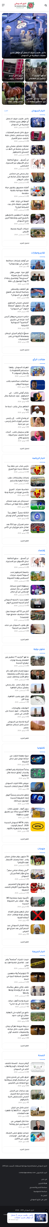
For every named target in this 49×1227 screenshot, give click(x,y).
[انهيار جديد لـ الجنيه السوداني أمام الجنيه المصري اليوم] (38, 603)
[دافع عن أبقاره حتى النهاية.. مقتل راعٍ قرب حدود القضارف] (38, 1016)
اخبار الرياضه (38, 458)
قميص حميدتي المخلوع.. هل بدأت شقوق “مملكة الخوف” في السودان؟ (18, 306)
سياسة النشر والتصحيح (38, 1188)
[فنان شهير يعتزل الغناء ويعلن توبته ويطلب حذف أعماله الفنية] (38, 915)
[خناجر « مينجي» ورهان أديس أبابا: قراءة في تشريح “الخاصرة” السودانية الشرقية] (38, 320)
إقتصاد (41, 551)
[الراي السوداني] (24, 5)
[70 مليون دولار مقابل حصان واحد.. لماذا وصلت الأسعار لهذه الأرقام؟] (13, 93)
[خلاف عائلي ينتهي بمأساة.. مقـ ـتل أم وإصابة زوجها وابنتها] (38, 991)
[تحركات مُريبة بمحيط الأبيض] (38, 232)
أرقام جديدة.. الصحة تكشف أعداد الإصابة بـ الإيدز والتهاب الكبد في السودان (16, 1067)
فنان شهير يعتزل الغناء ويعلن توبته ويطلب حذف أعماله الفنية (18, 915)
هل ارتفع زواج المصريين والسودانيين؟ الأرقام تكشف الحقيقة (17, 887)
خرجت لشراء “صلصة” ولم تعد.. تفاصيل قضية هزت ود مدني (16, 963)
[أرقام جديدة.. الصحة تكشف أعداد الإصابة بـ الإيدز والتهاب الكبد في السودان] (38, 1067)
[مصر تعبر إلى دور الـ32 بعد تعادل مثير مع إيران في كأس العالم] (38, 528)
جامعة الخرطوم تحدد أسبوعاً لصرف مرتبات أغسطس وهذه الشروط (18, 576)
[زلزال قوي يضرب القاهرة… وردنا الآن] (38, 700)
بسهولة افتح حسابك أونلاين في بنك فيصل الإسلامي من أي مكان (19, 589)
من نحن (44, 1179)
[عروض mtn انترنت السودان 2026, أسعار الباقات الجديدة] (38, 787)
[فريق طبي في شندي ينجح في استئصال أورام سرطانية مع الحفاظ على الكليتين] (38, 1081)
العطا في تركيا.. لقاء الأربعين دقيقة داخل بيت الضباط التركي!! (18, 205)
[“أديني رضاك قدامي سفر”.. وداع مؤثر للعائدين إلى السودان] (38, 874)
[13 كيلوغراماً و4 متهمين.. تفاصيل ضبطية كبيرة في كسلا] (38, 977)
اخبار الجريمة (38, 952)
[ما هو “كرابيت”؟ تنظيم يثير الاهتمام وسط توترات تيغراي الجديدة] (36, 70)
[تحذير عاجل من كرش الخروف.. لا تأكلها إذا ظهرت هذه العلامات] (38, 1111)
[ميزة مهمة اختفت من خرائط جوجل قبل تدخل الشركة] (38, 760)
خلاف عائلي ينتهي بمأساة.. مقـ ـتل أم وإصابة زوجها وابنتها (17, 990)
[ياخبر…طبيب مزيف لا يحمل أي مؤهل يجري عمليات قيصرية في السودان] (24, 36)
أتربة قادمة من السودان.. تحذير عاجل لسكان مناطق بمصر (17, 725)
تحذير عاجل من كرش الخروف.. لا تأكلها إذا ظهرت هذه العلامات (17, 1111)
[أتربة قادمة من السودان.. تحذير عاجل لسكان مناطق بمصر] (38, 725)
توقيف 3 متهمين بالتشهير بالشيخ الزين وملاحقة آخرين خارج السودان (17, 218)
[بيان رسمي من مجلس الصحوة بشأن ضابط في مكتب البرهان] (38, 177)
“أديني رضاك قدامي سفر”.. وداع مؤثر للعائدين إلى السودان (17, 874)
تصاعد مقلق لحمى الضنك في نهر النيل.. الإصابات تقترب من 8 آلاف (17, 1136)
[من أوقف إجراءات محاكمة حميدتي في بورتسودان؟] (38, 264)
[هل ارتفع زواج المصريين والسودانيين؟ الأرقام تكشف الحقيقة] (38, 888)
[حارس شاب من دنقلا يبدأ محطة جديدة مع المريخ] (38, 470)
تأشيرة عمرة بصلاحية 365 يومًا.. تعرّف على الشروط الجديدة (17, 901)
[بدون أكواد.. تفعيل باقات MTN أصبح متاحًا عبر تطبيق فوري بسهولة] (38, 813)
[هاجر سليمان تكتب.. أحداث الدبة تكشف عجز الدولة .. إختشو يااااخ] (38, 436)
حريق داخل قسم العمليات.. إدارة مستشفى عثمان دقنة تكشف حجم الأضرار (17, 136)
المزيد (6, 111)
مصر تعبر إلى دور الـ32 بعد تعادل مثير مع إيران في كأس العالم (16, 528)
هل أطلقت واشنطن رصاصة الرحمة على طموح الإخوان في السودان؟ (17, 292)
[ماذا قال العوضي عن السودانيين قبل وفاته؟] (38, 1125)
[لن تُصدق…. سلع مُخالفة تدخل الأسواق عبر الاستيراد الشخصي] (38, 164)
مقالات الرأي (39, 360)
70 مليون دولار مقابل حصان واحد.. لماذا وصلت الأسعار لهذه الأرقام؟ (17, 860)
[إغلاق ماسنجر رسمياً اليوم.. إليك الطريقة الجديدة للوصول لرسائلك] (38, 799)
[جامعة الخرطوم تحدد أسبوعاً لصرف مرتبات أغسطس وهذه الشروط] (38, 576)
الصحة (41, 1055)
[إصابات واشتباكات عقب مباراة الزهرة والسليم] (38, 481)
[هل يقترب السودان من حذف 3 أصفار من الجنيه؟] (38, 629)
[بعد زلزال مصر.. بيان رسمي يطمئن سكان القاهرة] (38, 688)
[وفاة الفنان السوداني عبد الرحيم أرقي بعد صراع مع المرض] (38, 929)
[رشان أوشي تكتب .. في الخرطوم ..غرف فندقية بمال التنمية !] (38, 396)
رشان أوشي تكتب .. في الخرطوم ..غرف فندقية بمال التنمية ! (16, 396)
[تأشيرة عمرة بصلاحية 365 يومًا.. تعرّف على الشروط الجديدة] (38, 902)
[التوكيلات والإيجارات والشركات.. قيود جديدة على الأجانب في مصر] (38, 712)
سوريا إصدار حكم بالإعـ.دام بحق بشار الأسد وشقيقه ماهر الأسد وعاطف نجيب (17, 674)
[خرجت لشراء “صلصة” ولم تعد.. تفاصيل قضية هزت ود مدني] (38, 963)
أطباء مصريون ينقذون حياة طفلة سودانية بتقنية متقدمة (17, 191)
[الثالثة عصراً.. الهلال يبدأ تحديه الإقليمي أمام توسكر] (38, 516)
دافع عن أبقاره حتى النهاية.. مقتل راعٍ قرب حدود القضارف (17, 1016)
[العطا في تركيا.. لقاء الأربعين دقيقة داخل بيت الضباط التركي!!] (38, 205)
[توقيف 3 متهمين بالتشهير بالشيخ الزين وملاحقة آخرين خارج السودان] (38, 219)
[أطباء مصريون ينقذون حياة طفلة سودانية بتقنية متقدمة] (38, 191)
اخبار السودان (38, 111)
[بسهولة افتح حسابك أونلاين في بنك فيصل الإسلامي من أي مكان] (38, 590)
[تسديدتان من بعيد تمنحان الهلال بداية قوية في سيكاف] (38, 505)
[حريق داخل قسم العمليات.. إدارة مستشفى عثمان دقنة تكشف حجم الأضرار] (13, 70)
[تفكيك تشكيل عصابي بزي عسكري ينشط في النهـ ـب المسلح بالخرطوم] (36, 93)
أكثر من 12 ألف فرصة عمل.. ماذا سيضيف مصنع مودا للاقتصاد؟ (17, 615)
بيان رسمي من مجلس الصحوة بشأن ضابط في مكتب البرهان (18, 177)
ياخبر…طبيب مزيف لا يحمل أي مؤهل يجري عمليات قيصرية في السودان (17, 122)
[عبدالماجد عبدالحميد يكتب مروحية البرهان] (38, 385)
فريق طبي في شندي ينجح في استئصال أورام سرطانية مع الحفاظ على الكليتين (16, 1080)
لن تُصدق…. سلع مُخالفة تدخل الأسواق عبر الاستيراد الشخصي (17, 163)
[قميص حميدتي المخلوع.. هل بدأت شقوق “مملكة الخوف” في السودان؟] (38, 307)
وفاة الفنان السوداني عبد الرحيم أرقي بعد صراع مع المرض (18, 929)
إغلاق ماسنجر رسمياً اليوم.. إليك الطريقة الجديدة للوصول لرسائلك (17, 798)
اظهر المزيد (24, 541)
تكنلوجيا (41, 748)
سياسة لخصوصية (40, 1192)
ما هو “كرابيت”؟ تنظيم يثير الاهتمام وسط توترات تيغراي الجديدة (17, 660)
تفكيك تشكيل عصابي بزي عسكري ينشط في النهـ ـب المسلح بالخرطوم (17, 149)
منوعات (41, 849)
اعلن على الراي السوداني (38, 1200)
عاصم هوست (8, 1214)
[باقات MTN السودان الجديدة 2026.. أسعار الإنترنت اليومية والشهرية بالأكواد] (38, 826)
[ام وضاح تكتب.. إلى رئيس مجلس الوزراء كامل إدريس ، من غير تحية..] (38, 422)
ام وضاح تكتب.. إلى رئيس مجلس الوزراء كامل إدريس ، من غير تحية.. (16, 421)
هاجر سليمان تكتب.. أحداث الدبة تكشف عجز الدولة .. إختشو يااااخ (17, 435)
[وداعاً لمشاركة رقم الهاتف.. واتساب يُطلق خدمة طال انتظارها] (38, 773)
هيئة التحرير (43, 1183)
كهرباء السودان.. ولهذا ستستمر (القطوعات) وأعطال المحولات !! (19, 371)
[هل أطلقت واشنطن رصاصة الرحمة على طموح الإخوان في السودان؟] (38, 293)
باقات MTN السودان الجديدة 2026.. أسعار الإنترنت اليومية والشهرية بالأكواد (16, 826)
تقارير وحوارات (38, 253)
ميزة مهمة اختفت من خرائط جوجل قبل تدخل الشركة (19, 759)
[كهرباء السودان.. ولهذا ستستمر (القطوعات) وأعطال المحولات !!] (38, 371)
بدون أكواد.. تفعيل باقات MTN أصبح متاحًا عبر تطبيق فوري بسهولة (16, 812)
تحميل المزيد (24, 243)
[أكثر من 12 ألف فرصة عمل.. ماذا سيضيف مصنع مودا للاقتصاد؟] (38, 615)
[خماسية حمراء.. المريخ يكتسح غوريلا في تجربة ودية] (38, 493)
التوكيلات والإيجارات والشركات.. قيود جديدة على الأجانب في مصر (17, 711)
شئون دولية (39, 649)
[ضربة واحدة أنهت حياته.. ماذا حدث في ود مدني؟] (38, 1005)
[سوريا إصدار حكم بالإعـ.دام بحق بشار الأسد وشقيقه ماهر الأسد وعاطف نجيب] (38, 675)
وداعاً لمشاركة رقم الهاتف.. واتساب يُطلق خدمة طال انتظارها (17, 773)
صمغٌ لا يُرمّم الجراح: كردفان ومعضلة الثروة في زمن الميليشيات (17, 337)
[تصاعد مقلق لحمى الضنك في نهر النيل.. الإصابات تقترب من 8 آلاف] (38, 1137)
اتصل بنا (44, 1196)
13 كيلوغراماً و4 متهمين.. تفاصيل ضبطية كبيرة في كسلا (18, 977)
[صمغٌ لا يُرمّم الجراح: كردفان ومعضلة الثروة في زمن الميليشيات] (38, 337)
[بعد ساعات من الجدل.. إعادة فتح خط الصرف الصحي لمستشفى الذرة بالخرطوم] (38, 1094)
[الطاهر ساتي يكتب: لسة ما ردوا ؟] (38, 410)
